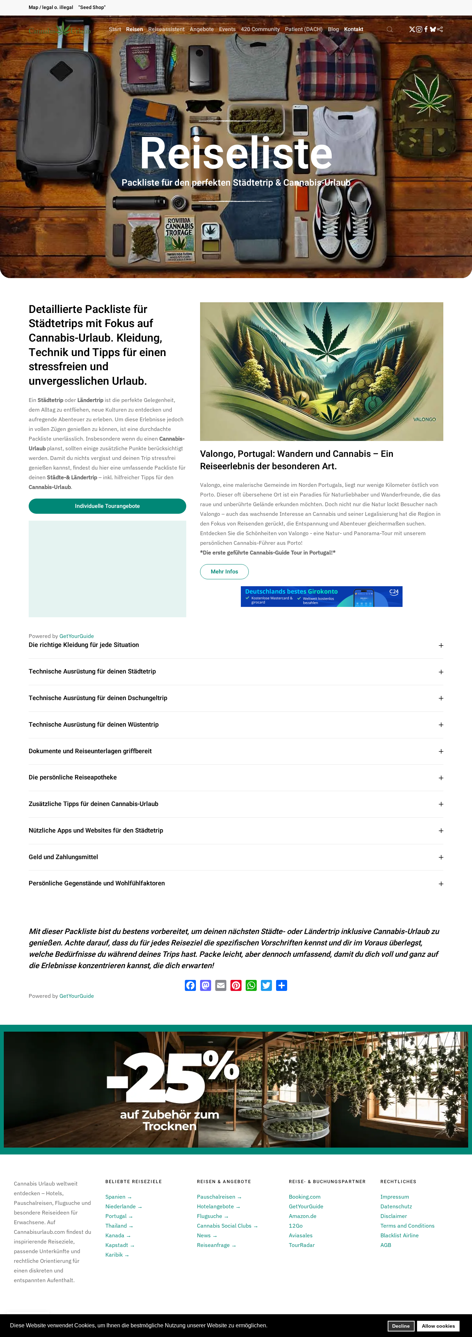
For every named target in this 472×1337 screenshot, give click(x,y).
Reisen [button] (134, 29)
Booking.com (305, 1196)
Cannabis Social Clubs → (227, 1225)
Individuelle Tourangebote (107, 506)
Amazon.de (303, 1215)
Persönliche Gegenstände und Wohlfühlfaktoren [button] (97, 883)
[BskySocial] (432, 29)
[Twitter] (412, 29)
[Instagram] (419, 29)
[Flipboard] (439, 29)
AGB (385, 1244)
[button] (389, 29)
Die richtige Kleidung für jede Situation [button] (84, 645)
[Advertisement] (107, 569)
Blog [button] (333, 29)
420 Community (260, 29)
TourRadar (302, 1244)
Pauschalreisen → (219, 1196)
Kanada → (118, 1235)
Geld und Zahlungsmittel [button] (63, 857)
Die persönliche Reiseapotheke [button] (73, 777)
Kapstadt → (120, 1244)
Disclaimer (393, 1215)
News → (207, 1235)
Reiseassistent (166, 29)
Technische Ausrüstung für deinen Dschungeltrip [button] (98, 698)
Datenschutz (396, 1206)
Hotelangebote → (219, 1206)
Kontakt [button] (353, 29)
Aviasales (301, 1235)
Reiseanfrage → (217, 1244)
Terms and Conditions (407, 1225)
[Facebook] (426, 29)
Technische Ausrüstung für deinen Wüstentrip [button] (94, 724)
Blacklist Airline (399, 1235)
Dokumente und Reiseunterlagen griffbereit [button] (90, 751)
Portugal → (119, 1215)
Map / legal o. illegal (51, 7)
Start (115, 29)
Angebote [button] (202, 29)
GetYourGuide (76, 635)
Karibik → (117, 1254)
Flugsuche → (213, 1215)
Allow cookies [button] (438, 1326)
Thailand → (119, 1225)
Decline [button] (401, 1326)
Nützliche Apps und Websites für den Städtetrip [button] (96, 830)
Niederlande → (124, 1206)
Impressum (394, 1196)
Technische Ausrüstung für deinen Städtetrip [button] (92, 671)
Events (227, 29)
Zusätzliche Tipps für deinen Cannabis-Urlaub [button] (93, 804)
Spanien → (118, 1196)
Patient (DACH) (304, 29)
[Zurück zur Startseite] (60, 29)
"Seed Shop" (92, 7)
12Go (296, 1225)
